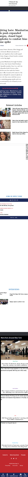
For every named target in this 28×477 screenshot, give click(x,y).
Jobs (7, 475)
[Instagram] (16, 459)
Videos (20, 475)
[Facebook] (11, 459)
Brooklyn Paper (15, 442)
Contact (25, 475)
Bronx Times (15, 361)
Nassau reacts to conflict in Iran (17, 301)
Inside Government (14, 475)
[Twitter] (14, 459)
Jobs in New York (14, 196)
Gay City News (15, 388)
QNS (15, 415)
